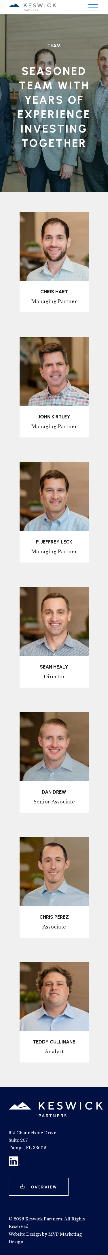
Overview (43, 1187)
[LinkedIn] (14, 1164)
